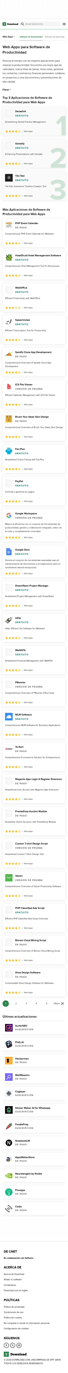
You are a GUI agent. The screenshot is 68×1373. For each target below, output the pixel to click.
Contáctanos (10, 1285)
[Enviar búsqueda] (22, 24)
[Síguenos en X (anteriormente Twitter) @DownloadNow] (12, 1345)
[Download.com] (10, 24)
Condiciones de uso (13, 1312)
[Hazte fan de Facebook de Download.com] (6, 1345)
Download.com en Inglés (16, 1290)
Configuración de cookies (16, 1328)
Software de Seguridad (54, 37)
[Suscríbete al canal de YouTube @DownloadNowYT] (19, 1345)
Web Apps (8, 36)
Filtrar (6, 89)
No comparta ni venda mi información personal (26, 1323)
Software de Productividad (31, 37)
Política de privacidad (14, 1307)
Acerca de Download (14, 1274)
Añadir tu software (13, 1279)
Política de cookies (13, 1317)
